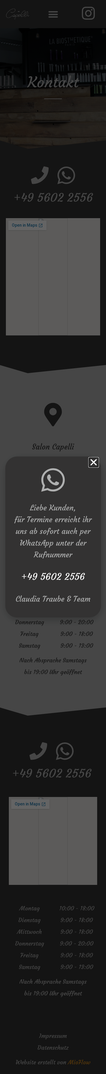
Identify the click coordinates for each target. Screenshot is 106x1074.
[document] (53, 537)
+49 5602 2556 (53, 577)
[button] (93, 462)
